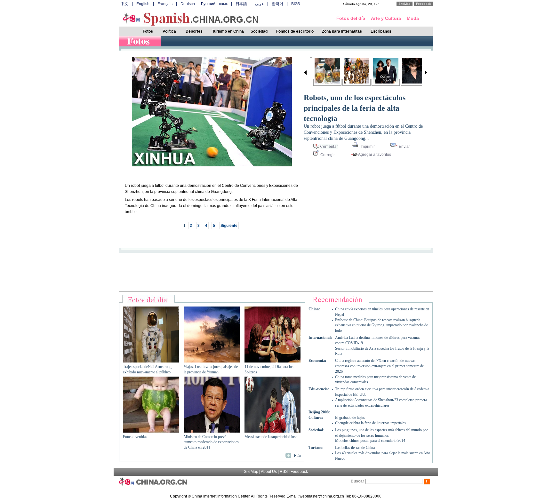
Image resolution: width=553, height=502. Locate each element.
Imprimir (367, 146)
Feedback (423, 3)
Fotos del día (350, 18)
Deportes (194, 31)
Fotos (148, 31)
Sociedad (259, 31)
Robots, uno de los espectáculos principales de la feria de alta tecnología (354, 108)
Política (169, 31)
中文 (124, 4)
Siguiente (228, 225)
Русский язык (214, 4)
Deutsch (187, 4)
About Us (269, 471)
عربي (259, 4)
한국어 (277, 4)
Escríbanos (381, 31)
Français (164, 4)
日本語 (241, 4)
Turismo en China (228, 31)
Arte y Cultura (386, 18)
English (142, 4)
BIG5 (295, 4)
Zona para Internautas (342, 31)
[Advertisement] (275, 273)
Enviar (404, 146)
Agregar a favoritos (374, 154)
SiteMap (404, 3)
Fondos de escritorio (295, 31)
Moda (413, 18)
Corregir (327, 155)
